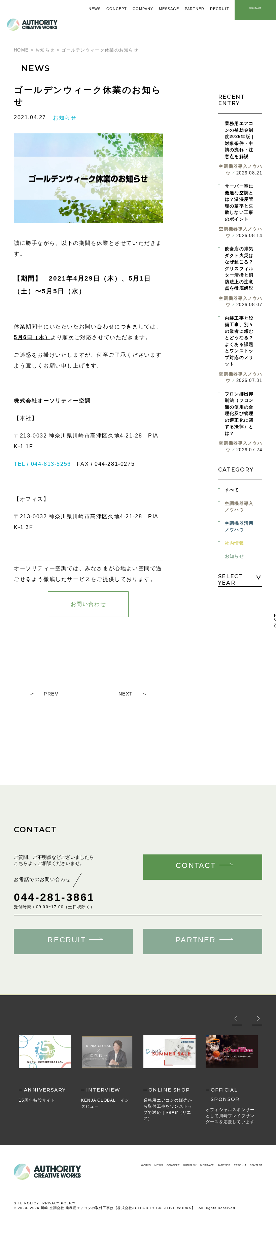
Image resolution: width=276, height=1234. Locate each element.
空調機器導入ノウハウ (239, 507)
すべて (232, 489)
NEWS (158, 1165)
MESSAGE (207, 1165)
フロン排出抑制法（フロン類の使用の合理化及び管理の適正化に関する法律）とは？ (239, 413)
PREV (51, 693)
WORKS (146, 1165)
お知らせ (64, 118)
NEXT (125, 693)
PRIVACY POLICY (59, 1203)
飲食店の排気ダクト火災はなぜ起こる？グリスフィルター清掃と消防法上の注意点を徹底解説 (239, 268)
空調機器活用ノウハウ (239, 526)
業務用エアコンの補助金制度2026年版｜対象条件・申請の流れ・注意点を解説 (240, 140)
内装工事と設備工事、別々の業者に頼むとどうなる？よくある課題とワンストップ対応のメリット (239, 341)
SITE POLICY (26, 1203)
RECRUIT (240, 1165)
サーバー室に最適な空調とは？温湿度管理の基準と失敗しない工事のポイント (239, 203)
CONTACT (256, 1165)
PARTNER (224, 1165)
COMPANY (190, 1165)
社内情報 (234, 543)
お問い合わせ (88, 604)
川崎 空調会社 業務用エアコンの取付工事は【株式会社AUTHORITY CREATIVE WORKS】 (118, 1208)
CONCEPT (173, 1165)
